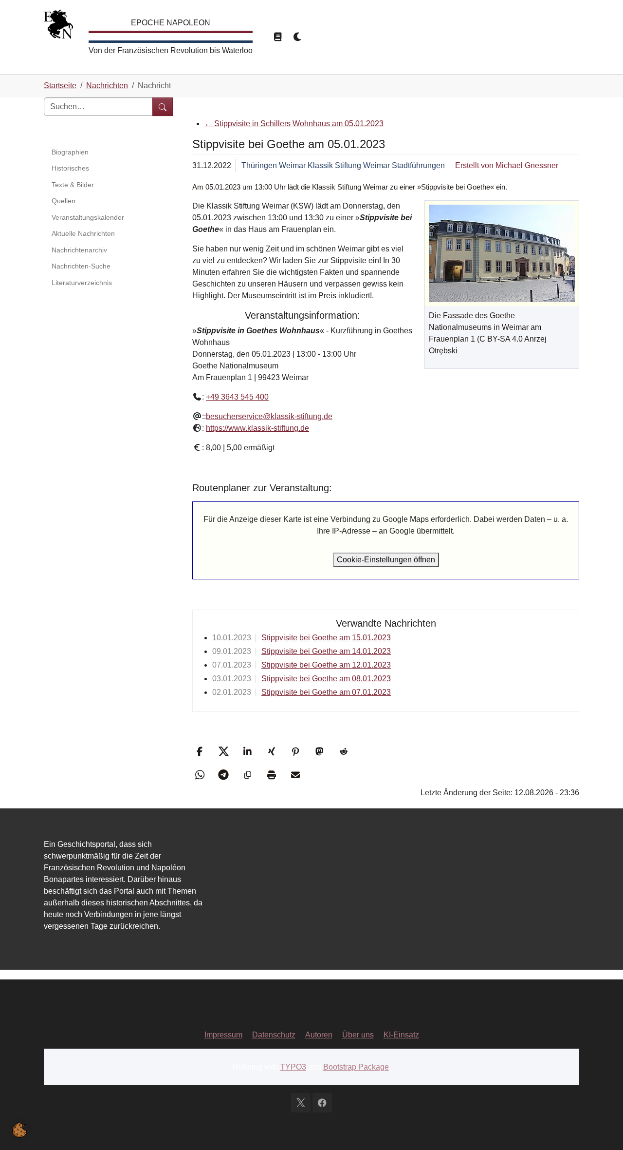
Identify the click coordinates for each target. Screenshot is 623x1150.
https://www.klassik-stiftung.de (257, 428)
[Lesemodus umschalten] (277, 37)
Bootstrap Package (356, 1067)
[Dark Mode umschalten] (298, 37)
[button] (200, 751)
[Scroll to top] (601, 1128)
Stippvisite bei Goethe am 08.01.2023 (326, 678)
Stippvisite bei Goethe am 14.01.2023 (326, 651)
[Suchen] (162, 106)
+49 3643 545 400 (237, 397)
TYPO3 (293, 1067)
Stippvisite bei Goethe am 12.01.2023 (326, 665)
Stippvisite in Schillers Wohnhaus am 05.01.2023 (294, 123)
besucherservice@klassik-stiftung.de (269, 416)
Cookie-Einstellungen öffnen (386, 560)
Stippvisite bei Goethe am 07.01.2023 (326, 692)
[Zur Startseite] (58, 26)
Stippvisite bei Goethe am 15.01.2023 (326, 637)
